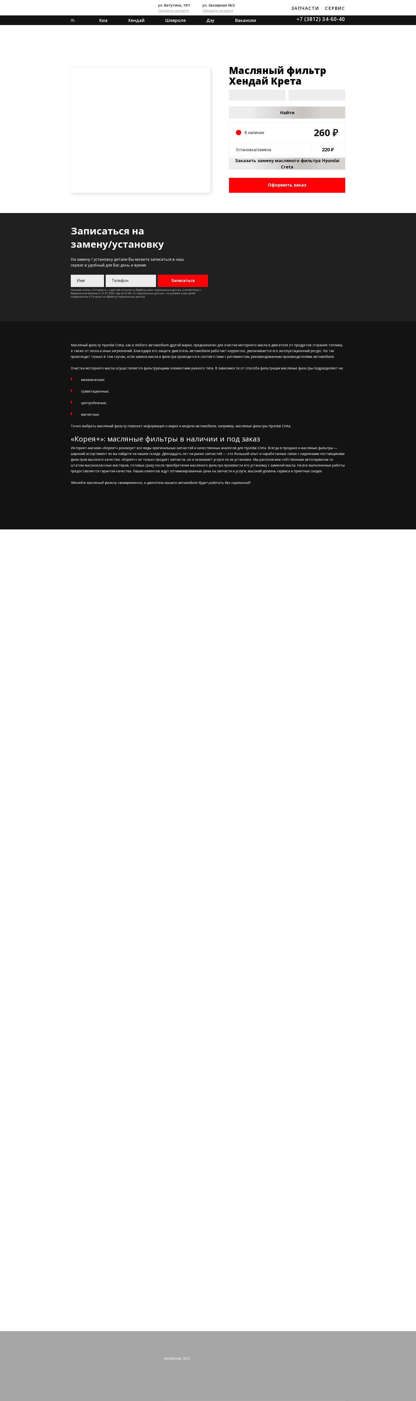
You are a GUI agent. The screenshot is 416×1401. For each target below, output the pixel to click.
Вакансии (245, 20)
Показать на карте (173, 10)
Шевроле (175, 20)
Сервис (335, 8)
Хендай (136, 20)
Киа (103, 20)
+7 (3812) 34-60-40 (321, 19)
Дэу (210, 20)
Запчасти (305, 8)
